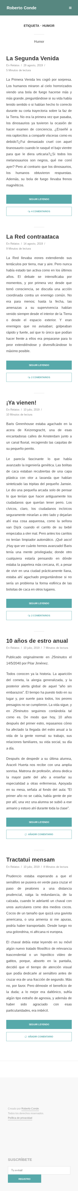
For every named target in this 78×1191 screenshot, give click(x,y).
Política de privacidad (20, 1117)
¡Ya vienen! (21, 403)
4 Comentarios (40, 211)
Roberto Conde (21, 8)
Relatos (15, 65)
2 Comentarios (40, 377)
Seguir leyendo (39, 199)
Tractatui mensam (30, 860)
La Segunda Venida (32, 58)
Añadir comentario (40, 834)
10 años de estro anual (37, 641)
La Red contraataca (32, 237)
